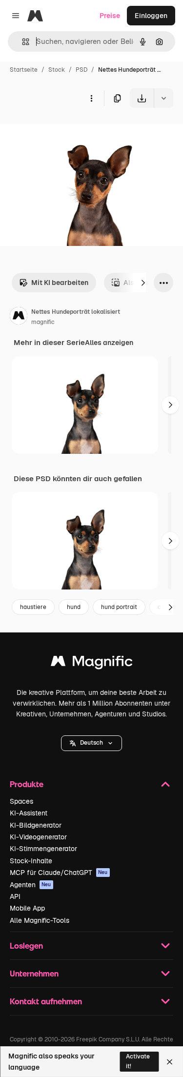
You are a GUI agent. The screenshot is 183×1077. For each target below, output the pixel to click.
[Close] (169, 1062)
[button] (91, 743)
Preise (110, 15)
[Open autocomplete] (21, 41)
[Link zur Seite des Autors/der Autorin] (18, 317)
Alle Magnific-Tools (39, 920)
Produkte (26, 784)
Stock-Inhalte (31, 860)
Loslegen (26, 945)
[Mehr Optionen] (91, 98)
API (15, 896)
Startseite (24, 70)
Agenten (30, 884)
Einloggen (151, 15)
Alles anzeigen (109, 342)
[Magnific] (92, 663)
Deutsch (91, 743)
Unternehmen (34, 973)
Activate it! (138, 1061)
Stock (56, 70)
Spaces (21, 801)
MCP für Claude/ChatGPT (59, 872)
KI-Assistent (28, 813)
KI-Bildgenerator (35, 825)
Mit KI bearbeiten (59, 282)
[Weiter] (143, 282)
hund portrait (119, 607)
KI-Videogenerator (38, 837)
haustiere (33, 607)
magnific (43, 322)
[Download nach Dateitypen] (163, 98)
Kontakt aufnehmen (46, 1001)
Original (62, 130)
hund (74, 607)
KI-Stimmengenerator (43, 848)
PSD (81, 70)
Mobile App (27, 908)
